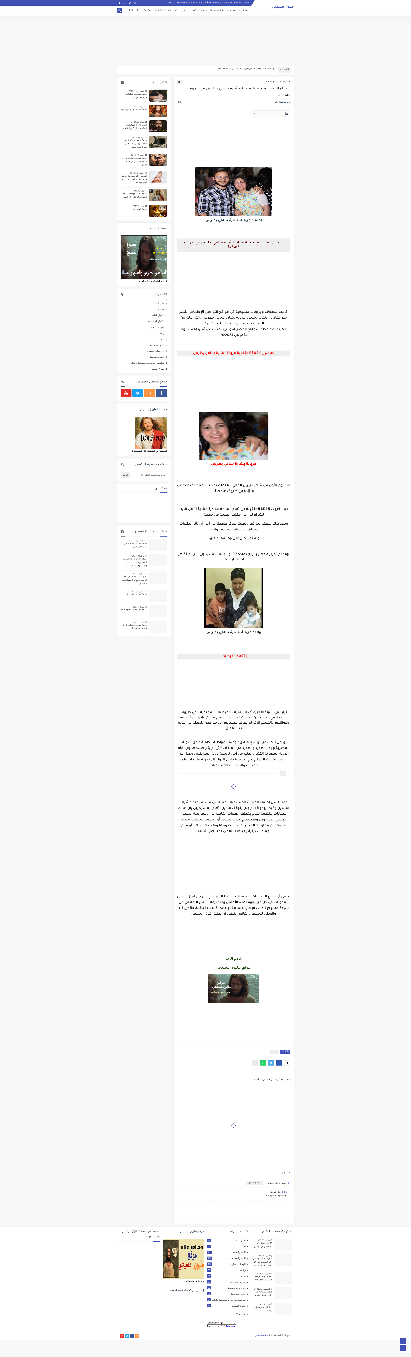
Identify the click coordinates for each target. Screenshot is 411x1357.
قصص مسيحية (157, 356)
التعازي (167, 10)
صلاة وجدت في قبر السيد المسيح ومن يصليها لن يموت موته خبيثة (135, 143)
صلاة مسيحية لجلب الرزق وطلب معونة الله (135, 627)
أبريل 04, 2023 (138, 137)
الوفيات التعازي (156, 327)
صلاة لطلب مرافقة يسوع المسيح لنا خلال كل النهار (135, 196)
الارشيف (207, 3)
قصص (192, 10)
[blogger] (124, 3)
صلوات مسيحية (217, 10)
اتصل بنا (198, 3)
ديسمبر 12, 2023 (137, 173)
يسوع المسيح (157, 368)
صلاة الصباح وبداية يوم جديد (134, 110)
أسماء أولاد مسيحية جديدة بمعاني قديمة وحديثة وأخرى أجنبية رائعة (134, 179)
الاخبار (245, 10)
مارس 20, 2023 (137, 591)
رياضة (131, 10)
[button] (279, 1063)
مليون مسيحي (283, 7)
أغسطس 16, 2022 (136, 91)
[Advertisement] (205, 40)
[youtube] (135, 3)
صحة (139, 10)
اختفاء (176, 10)
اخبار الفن (157, 10)
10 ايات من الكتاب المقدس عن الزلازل (263, 1245)
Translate (231, 1326)
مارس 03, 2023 (263, 1240)
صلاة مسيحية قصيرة (137, 595)
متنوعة (147, 10)
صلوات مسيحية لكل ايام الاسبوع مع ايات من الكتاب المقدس (134, 580)
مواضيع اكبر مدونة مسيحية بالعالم (147, 362)
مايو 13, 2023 (138, 106)
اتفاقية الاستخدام (227, 3)
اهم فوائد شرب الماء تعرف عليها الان (254, 70)
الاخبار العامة (158, 315)
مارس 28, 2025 (137, 155)
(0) (178, 102)
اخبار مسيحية (233, 10)
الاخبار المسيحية (156, 321)
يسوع (184, 10)
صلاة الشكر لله (139, 209)
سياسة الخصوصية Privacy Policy (180, 3)
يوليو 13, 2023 (138, 190)
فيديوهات (203, 10)
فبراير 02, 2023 (137, 122)
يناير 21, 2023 (138, 206)
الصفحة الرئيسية (243, 3)
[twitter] (129, 3)
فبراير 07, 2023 (263, 1273)
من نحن (215, 3)
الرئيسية (284, 82)
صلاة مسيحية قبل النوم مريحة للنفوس (135, 96)
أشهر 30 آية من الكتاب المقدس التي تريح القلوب (135, 127)
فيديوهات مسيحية (155, 350)
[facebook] (119, 3)
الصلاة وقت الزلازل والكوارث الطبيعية (263, 1278)
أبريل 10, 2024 (138, 573)
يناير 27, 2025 (138, 622)
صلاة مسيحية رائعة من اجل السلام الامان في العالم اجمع (134, 161)
